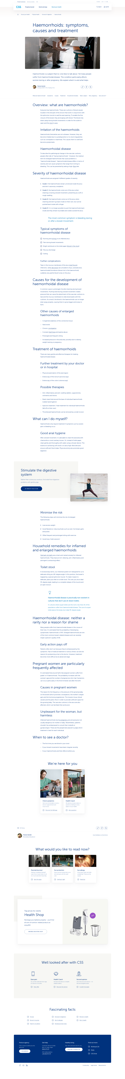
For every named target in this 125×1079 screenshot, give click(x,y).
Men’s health (82, 1020)
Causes (56, 95)
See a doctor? (102, 95)
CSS (37, 1)
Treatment (62, 95)
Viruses (32, 1016)
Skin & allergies (59, 1020)
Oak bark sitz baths (46, 555)
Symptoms (50, 95)
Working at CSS (95, 1046)
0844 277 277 (45, 1049)
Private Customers (21, 1)
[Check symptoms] (51, 791)
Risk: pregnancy (93, 95)
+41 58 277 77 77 (46, 1053)
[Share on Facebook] (86, 87)
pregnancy (64, 720)
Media (92, 1050)
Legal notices (94, 1065)
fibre (74, 166)
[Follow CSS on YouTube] (23, 1065)
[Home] (18, 14)
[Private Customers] (18, 7)
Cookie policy (86, 1065)
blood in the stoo (73, 246)
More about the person (29, 836)
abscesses (55, 268)
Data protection (102, 1065)
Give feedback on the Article (100, 835)
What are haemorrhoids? (39, 95)
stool (51, 123)
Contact (98, 1)
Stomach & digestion (60, 1016)
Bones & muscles (34, 1020)
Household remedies (72, 95)
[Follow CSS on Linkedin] (27, 1065)
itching (54, 238)
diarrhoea (52, 332)
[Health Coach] (74, 791)
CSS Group (94, 1053)
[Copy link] (82, 87)
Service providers (31, 1)
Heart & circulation (35, 1023)
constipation (52, 328)
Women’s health (83, 1016)
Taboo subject (83, 95)
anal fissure (73, 265)
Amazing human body (61, 1023)
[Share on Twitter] (90, 87)
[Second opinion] (85, 979)
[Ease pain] (39, 979)
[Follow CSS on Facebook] (20, 1065)
